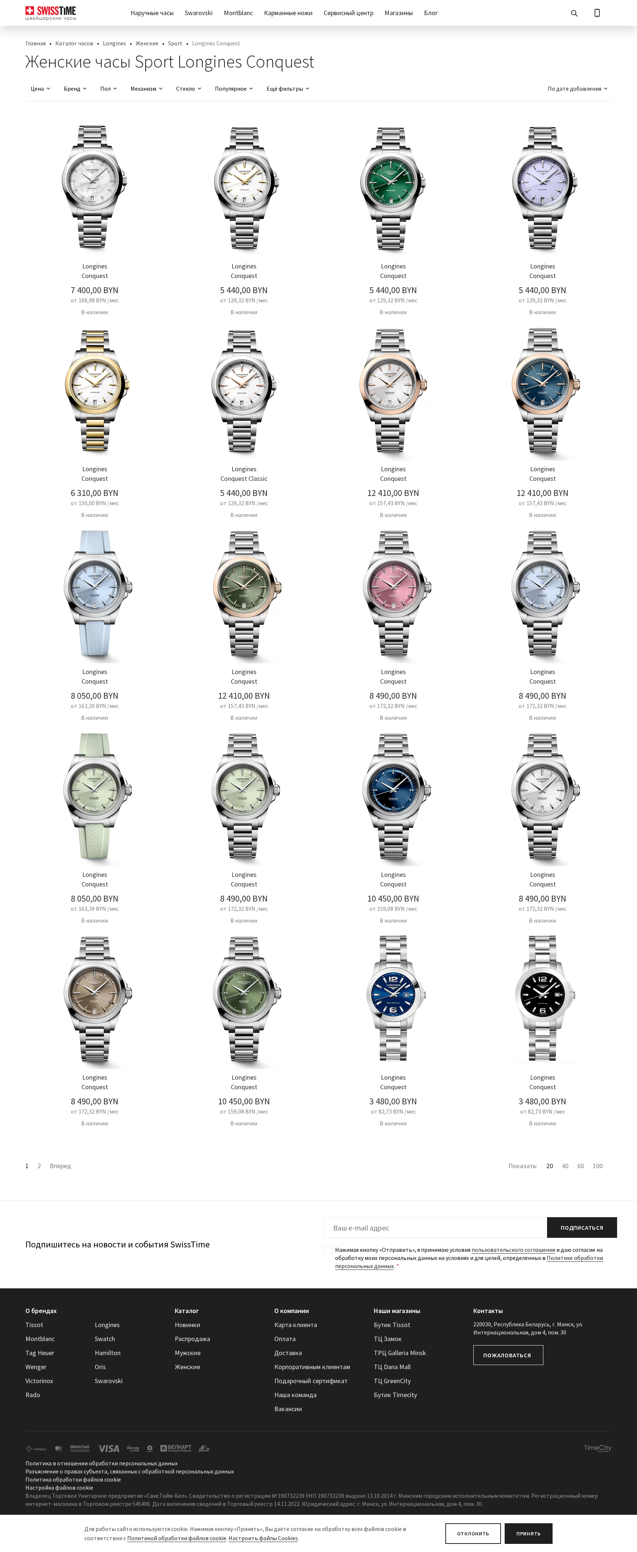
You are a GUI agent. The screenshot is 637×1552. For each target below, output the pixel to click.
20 (549, 1166)
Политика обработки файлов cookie (73, 1479)
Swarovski (199, 12)
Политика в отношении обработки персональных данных (101, 1463)
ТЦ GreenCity (392, 1380)
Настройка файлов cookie (59, 1487)
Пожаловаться (507, 1355)
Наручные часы (152, 12)
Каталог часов (74, 43)
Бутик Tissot (392, 1324)
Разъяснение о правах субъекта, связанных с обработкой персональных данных (129, 1471)
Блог (431, 12)
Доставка (288, 1352)
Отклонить (473, 1533)
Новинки (187, 1324)
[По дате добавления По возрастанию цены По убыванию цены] (574, 88)
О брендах (41, 1310)
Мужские (188, 1352)
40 (565, 1166)
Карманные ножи (288, 12)
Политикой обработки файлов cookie (176, 1538)
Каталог (187, 1310)
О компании (291, 1310)
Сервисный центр (348, 12)
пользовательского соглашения (513, 1249)
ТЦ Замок (388, 1338)
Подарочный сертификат (311, 1380)
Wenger (35, 1366)
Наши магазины (397, 1310)
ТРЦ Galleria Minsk (400, 1352)
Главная (35, 43)
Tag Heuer (39, 1352)
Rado (32, 1394)
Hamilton (108, 1352)
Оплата (285, 1338)
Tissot (34, 1324)
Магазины (398, 12)
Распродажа (192, 1338)
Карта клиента (295, 1324)
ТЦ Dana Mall (392, 1366)
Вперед (60, 1166)
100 (598, 1166)
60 (580, 1166)
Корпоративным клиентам (312, 1366)
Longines (114, 43)
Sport (175, 43)
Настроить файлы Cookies (263, 1538)
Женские (147, 43)
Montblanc (238, 12)
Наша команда (295, 1394)
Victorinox (39, 1380)
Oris (100, 1366)
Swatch (105, 1338)
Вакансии (288, 1409)
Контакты (488, 1310)
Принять (528, 1533)
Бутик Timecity (395, 1394)
